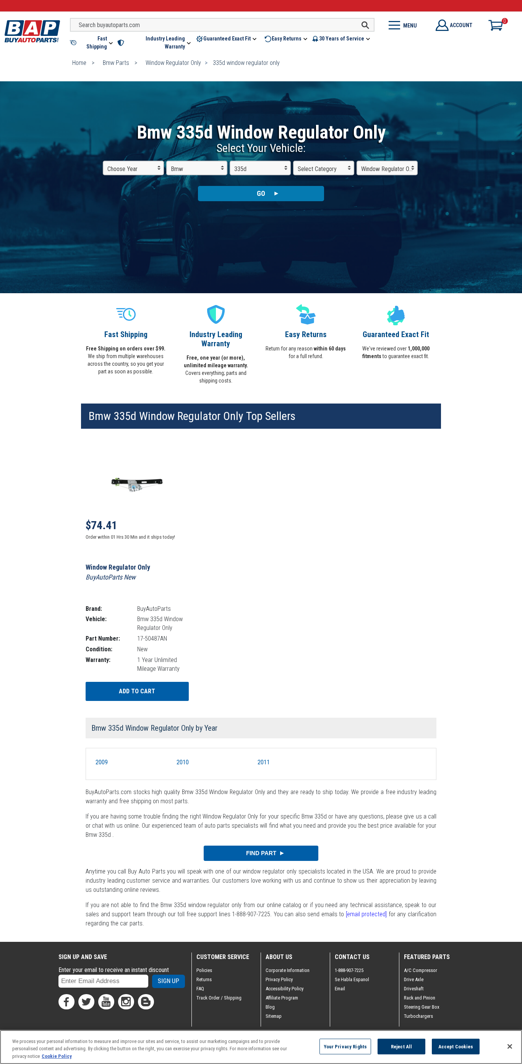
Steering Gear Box (421, 1007)
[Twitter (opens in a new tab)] (86, 1001)
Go (261, 193)
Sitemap (274, 1016)
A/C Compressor (420, 970)
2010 (183, 762)
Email (340, 988)
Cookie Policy (57, 1056)
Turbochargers (418, 1016)
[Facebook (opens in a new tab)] (66, 1001)
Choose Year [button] (122, 169)
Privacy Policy (279, 979)
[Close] (509, 1046)
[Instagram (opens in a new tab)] (126, 1001)
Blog (270, 1007)
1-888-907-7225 (349, 970)
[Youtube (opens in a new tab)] (106, 1001)
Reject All (401, 1046)
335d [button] (240, 169)
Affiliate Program (282, 998)
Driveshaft (414, 988)
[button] (92, 43)
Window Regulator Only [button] (388, 169)
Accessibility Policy (284, 988)
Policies (204, 970)
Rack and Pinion (419, 998)
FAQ (200, 988)
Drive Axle (413, 979)
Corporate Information (288, 970)
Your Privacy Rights (345, 1046)
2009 (102, 762)
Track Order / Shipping (219, 998)
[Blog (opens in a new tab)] (146, 1001)
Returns (204, 979)
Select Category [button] (317, 169)
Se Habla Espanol (352, 979)
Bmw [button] (177, 169)
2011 (264, 762)
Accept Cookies (455, 1046)
